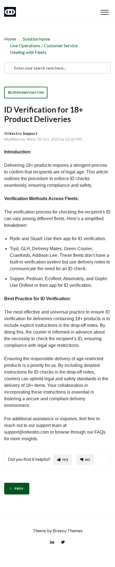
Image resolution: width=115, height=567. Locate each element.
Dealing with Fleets (28, 52)
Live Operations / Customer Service (44, 45)
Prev (19, 488)
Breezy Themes (68, 530)
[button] (104, 10)
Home (10, 38)
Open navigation (27, 92)
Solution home (36, 38)
